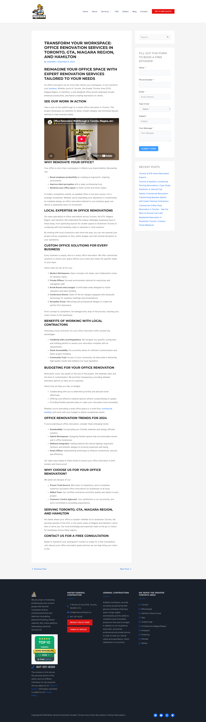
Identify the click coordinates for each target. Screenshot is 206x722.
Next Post (125, 569)
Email (141, 92)
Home (85, 11)
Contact (144, 11)
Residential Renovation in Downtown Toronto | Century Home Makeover (152, 221)
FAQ (116, 11)
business (53, 88)
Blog (134, 11)
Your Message (145, 128)
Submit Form (149, 148)
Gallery (125, 11)
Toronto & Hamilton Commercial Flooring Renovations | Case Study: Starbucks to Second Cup (155, 185)
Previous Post (39, 569)
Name (141, 67)
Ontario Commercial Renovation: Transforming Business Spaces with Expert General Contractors (153, 197)
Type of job (144, 104)
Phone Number (146, 79)
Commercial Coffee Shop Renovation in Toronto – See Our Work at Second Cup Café (153, 209)
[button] (163, 11)
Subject (142, 116)
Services (105, 11)
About (94, 11)
